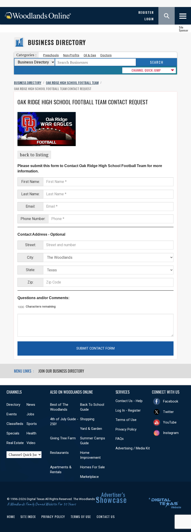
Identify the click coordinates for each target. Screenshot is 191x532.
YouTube (170, 422)
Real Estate (15, 443)
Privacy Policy (126, 429)
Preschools (51, 55)
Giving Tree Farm (63, 438)
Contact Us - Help (129, 401)
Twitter (168, 412)
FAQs (120, 439)
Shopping (87, 419)
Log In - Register (128, 410)
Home (11, 516)
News (31, 404)
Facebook (170, 401)
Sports (32, 424)
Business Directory (57, 42)
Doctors (106, 55)
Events (12, 414)
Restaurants (59, 453)
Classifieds (15, 424)
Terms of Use (126, 420)
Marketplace (89, 477)
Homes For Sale (92, 467)
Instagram (171, 433)
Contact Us (106, 516)
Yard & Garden (91, 429)
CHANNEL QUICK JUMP (146, 70)
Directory (13, 404)
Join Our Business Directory (61, 371)
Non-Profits (71, 55)
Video (31, 443)
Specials (13, 433)
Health (31, 433)
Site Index (28, 516)
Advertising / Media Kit (133, 448)
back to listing (34, 155)
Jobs (30, 414)
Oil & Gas (90, 55)
